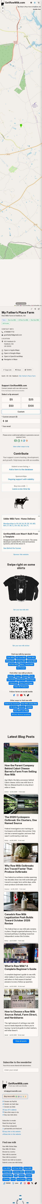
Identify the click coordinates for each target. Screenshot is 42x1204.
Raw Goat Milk (35, 320)
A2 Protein (6, 323)
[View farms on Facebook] (21, 1183)
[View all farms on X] (24, 695)
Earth (3, 376)
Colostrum (13, 683)
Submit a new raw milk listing (12, 1162)
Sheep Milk (10, 661)
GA (10, 376)
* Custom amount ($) (9, 417)
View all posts (21, 1041)
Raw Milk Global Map (29, 704)
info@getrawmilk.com (12, 1091)
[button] (2, 8)
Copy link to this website (12, 1131)
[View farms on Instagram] (24, 1183)
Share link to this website (12, 1134)
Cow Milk (10, 657)
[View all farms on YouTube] (21, 695)
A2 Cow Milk (21, 657)
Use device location (22, 714)
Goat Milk (31, 657)
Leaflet (17, 305)
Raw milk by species (9, 1154)
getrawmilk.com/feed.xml (13, 1128)
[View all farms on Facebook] (14, 695)
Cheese (25, 676)
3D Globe (13, 707)
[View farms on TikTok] (35, 1183)
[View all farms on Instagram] (17, 695)
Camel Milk (32, 661)
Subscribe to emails (9, 1120)
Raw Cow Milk (12, 320)
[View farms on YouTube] (28, 1183)
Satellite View (37, 9)
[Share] (35, 308)
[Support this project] (34, 2)
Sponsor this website (21, 554)
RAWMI (29, 707)
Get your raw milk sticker (21, 645)
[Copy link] (31, 308)
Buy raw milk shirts (10, 1115)
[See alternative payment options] (24, 440)
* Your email (6, 426)
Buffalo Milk (13, 664)
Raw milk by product (9, 1157)
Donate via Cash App (11, 1104)
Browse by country (8, 1152)
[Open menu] (38, 2)
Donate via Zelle (9, 1107)
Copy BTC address (10, 1110)
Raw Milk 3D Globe (8, 1149)
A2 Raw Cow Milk (23, 320)
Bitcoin (22, 707)
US (7, 376)
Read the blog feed (9, 1123)
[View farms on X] (32, 1183)
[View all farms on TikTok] (28, 695)
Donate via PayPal (10, 1101)
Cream (17, 676)
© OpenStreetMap (25, 305)
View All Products (21, 687)
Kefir (32, 676)
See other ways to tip (11, 1112)
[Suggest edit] (38, 308)
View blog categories (9, 1126)
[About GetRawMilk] (4, 1188)
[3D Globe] (31, 2)
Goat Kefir (21, 680)
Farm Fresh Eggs (26, 683)
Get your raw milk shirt (21, 610)
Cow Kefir (11, 680)
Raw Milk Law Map (21, 711)
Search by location (12, 704)
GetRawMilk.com (18, 1083)
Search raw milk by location (11, 1160)
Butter (10, 676)
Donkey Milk (21, 661)
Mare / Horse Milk (26, 664)
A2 (16, 1176)
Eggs (29, 1179)
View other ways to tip (21, 446)
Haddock (15, 376)
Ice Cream (31, 680)
